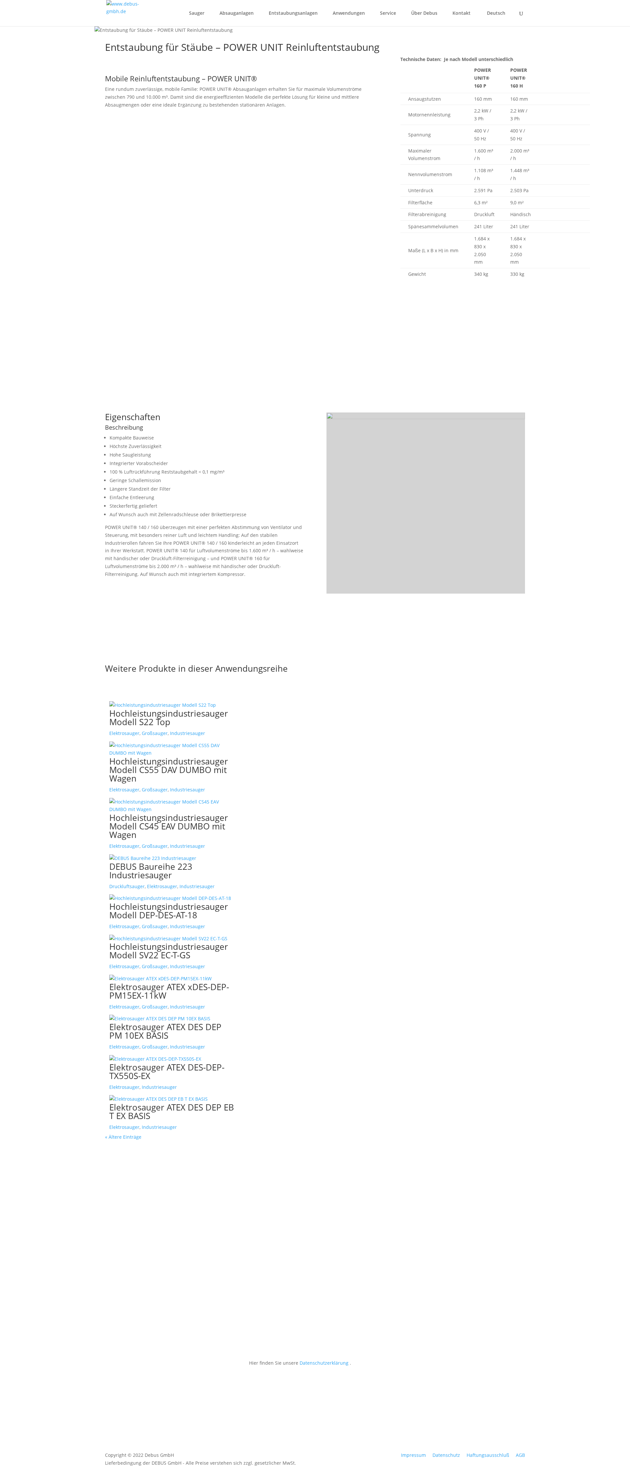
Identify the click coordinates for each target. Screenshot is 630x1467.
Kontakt (461, 13)
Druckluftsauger (127, 886)
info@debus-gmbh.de (129, 1370)
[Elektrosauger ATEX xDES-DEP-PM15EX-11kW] (172, 979)
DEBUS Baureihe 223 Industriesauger (150, 871)
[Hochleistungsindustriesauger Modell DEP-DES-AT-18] (172, 898)
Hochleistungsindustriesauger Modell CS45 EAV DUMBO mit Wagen (168, 826)
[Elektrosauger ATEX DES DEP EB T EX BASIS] (172, 1099)
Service (388, 13)
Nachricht (260, 1312)
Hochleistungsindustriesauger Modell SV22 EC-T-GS (168, 951)
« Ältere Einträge (123, 1137)
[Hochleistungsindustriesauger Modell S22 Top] (172, 705)
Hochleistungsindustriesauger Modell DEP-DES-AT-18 (168, 911)
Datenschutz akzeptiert (274, 1324)
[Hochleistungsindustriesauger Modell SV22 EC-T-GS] (172, 939)
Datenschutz (446, 1455)
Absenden (387, 1344)
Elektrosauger (124, 733)
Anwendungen (349, 13)
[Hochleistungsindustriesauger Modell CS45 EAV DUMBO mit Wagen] (172, 806)
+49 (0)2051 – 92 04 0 (128, 1325)
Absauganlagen (237, 13)
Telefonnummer (266, 1259)
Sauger (196, 13)
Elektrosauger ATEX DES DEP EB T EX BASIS (171, 1111)
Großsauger (155, 733)
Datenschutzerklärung (324, 1363)
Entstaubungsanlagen (293, 13)
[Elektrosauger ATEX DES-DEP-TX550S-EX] (172, 1059)
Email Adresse (264, 1241)
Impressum (413, 1455)
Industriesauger (187, 733)
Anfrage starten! (136, 357)
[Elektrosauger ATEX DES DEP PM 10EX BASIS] (172, 1019)
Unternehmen (264, 1223)
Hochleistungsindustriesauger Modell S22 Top (168, 717)
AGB (520, 1455)
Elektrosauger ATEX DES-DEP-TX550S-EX (166, 1071)
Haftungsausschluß (488, 1455)
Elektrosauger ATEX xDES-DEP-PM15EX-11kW (169, 991)
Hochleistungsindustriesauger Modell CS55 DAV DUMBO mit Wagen (168, 769)
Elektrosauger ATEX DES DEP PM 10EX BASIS (165, 1031)
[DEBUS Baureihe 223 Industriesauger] (172, 858)
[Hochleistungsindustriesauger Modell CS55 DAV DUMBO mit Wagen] (172, 749)
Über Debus (424, 13)
